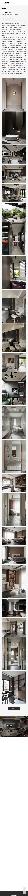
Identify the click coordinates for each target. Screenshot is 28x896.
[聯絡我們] (24, 888)
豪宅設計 (12, 14)
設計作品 (7, 14)
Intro (8, 19)
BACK (14, 708)
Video (20, 19)
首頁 (3, 14)
